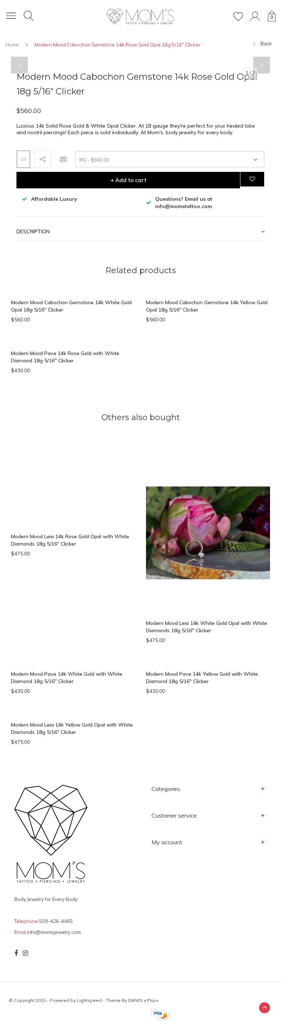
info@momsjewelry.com (54, 932)
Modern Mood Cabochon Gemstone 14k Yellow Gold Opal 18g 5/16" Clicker (206, 306)
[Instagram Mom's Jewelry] (25, 953)
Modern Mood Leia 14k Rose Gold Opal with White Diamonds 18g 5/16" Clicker (70, 540)
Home (12, 45)
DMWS (135, 1000)
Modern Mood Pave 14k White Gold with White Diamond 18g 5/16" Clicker (66, 678)
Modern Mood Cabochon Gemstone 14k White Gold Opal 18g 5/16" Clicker (71, 306)
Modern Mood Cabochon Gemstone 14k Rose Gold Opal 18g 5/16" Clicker (117, 45)
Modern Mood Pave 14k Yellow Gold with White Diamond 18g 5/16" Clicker (202, 678)
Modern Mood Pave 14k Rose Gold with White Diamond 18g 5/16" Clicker (65, 357)
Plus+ (153, 1000)
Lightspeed (89, 1000)
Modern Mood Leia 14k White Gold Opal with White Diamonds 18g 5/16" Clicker (206, 627)
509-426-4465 (56, 921)
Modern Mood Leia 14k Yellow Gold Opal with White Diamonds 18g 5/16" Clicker (72, 728)
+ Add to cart (128, 180)
